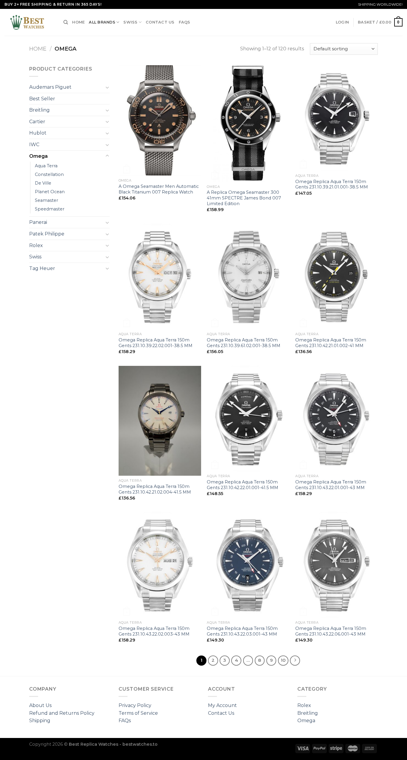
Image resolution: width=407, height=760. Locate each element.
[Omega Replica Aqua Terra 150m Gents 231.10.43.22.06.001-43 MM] (336, 565)
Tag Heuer (42, 268)
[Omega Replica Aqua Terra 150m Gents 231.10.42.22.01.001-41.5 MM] (248, 419)
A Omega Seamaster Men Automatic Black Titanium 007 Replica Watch (159, 189)
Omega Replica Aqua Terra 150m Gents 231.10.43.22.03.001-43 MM (242, 631)
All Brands (102, 22)
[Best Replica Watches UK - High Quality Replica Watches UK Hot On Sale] (29, 22)
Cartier (37, 121)
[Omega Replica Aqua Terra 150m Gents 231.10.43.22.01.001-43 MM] (336, 419)
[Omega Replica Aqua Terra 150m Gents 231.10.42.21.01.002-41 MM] (336, 277)
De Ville (43, 183)
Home (78, 22)
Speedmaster (49, 209)
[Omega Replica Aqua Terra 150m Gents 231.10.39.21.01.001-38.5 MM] (336, 118)
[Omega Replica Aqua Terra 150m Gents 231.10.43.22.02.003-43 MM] (160, 565)
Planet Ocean (50, 191)
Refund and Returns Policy (61, 713)
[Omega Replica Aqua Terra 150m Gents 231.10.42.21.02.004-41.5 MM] (160, 421)
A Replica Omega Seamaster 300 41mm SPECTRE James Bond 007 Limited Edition (244, 198)
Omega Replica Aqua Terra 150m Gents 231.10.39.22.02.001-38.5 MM (155, 342)
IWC (34, 144)
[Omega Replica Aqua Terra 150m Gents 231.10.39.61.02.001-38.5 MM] (248, 277)
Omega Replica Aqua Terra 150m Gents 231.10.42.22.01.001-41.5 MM (242, 484)
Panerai (38, 222)
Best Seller (42, 99)
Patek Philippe (46, 234)
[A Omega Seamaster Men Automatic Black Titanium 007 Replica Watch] (160, 120)
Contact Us (160, 22)
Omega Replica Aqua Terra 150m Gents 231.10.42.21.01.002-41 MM (330, 342)
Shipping (39, 720)
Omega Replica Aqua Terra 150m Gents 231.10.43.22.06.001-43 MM (330, 631)
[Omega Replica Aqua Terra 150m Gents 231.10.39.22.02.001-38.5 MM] (160, 277)
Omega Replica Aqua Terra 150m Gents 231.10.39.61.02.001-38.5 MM (243, 342)
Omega (38, 156)
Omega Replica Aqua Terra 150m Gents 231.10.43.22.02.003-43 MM (154, 631)
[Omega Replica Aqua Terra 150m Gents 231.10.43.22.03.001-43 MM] (248, 565)
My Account (222, 705)
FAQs (184, 22)
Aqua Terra (46, 165)
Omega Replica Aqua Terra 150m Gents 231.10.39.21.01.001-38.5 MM (331, 184)
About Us (40, 705)
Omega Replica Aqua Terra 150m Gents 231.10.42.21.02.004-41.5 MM (155, 489)
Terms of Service (138, 713)
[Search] (65, 22)
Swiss (130, 22)
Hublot (37, 133)
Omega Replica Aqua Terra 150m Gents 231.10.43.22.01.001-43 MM (330, 484)
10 (283, 660)
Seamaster (46, 200)
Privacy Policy (135, 705)
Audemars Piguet (50, 87)
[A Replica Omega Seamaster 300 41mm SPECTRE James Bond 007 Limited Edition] (248, 123)
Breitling (39, 110)
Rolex (36, 245)
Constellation (49, 174)
